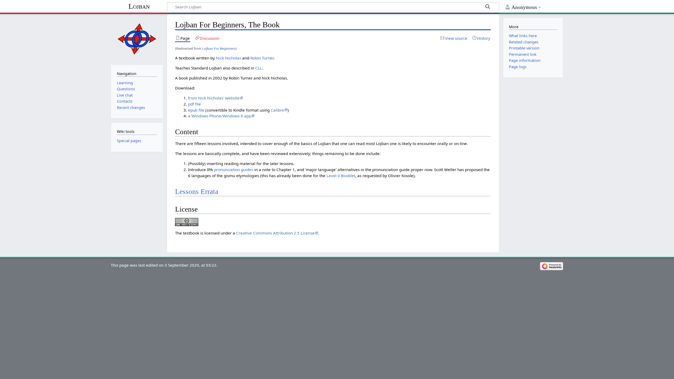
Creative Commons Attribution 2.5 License (275, 233)
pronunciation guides (233, 169)
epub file (196, 110)
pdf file (194, 104)
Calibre (277, 110)
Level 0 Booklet (340, 175)
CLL (258, 68)
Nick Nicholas (228, 58)
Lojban (139, 6)
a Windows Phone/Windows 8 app (219, 115)
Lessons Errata (196, 192)
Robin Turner (262, 58)
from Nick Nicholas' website (214, 98)
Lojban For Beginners (219, 48)
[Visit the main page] (137, 39)
